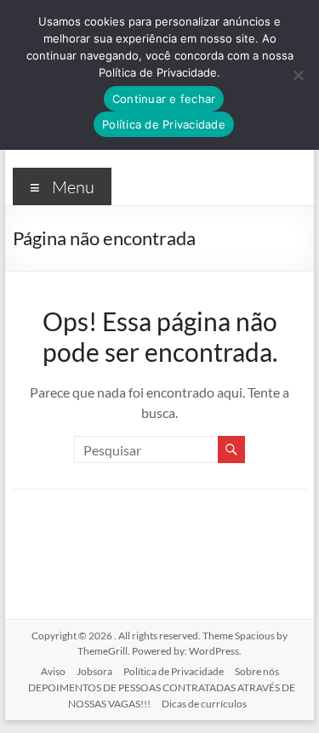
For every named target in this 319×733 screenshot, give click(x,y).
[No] (297, 74)
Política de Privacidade (173, 671)
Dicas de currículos (204, 703)
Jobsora (94, 671)
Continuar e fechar (164, 99)
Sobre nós (257, 671)
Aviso (53, 671)
